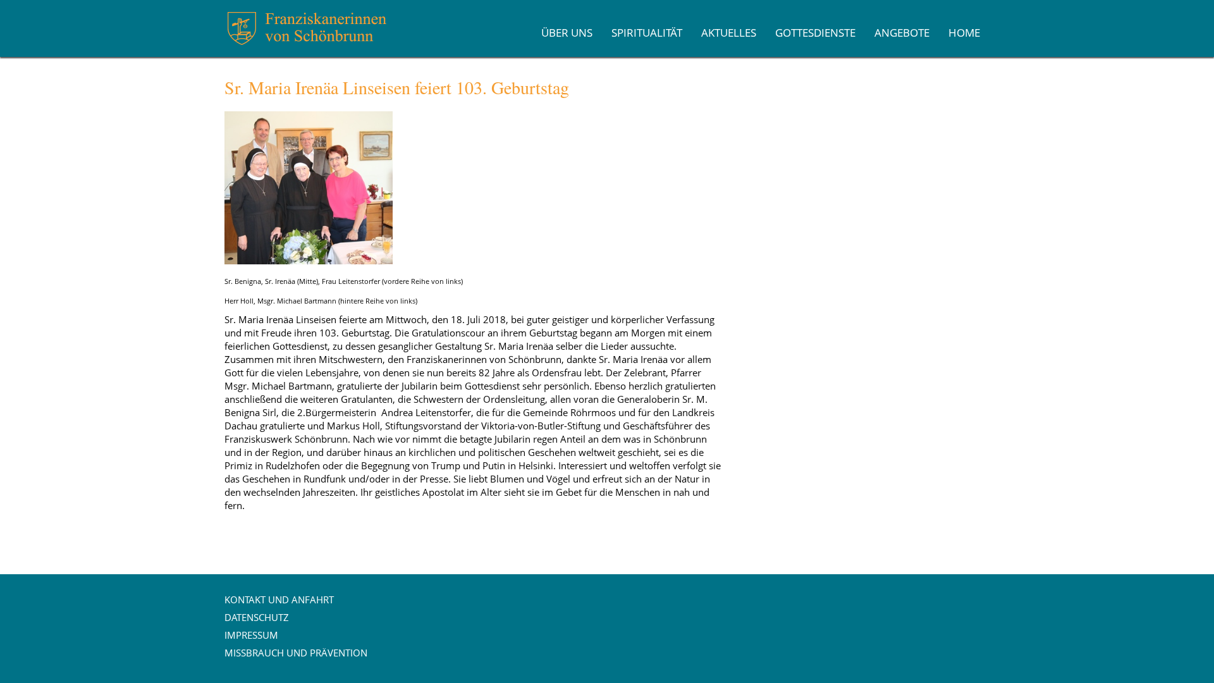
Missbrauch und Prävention (295, 652)
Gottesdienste (815, 32)
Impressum (251, 635)
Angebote (901, 32)
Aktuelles (728, 32)
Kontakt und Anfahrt (279, 599)
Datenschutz (256, 617)
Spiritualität (646, 32)
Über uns (566, 32)
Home (964, 32)
